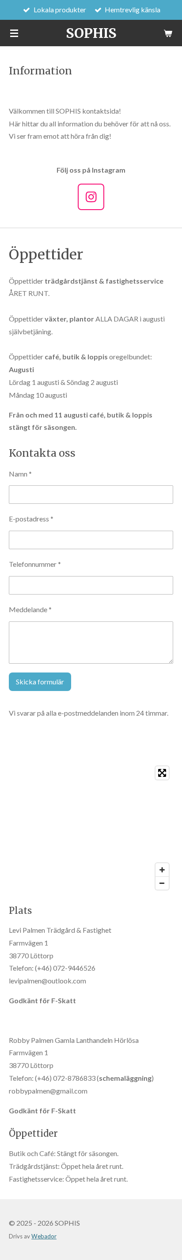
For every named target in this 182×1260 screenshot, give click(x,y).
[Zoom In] (162, 869)
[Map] (91, 828)
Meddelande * (30, 609)
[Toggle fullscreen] (162, 773)
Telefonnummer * (35, 564)
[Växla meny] (14, 33)
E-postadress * (31, 518)
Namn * (20, 473)
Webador (44, 1236)
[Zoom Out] (162, 883)
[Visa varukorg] (168, 33)
